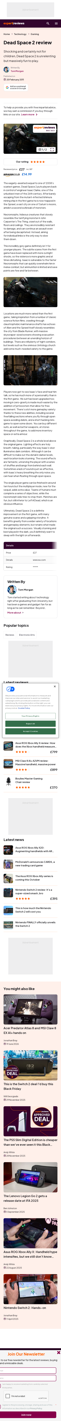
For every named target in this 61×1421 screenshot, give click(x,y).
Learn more (27, 114)
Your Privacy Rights (30, 716)
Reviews (9, 634)
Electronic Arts (27, 634)
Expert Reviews (14, 23)
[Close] (55, 686)
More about (14, 612)
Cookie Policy (24, 708)
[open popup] (52, 149)
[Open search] (48, 23)
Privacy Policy (36, 1408)
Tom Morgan (17, 71)
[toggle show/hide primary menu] (56, 23)
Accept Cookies (30, 731)
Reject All (30, 724)
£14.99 (27, 174)
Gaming (35, 34)
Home (7, 34)
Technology (20, 34)
